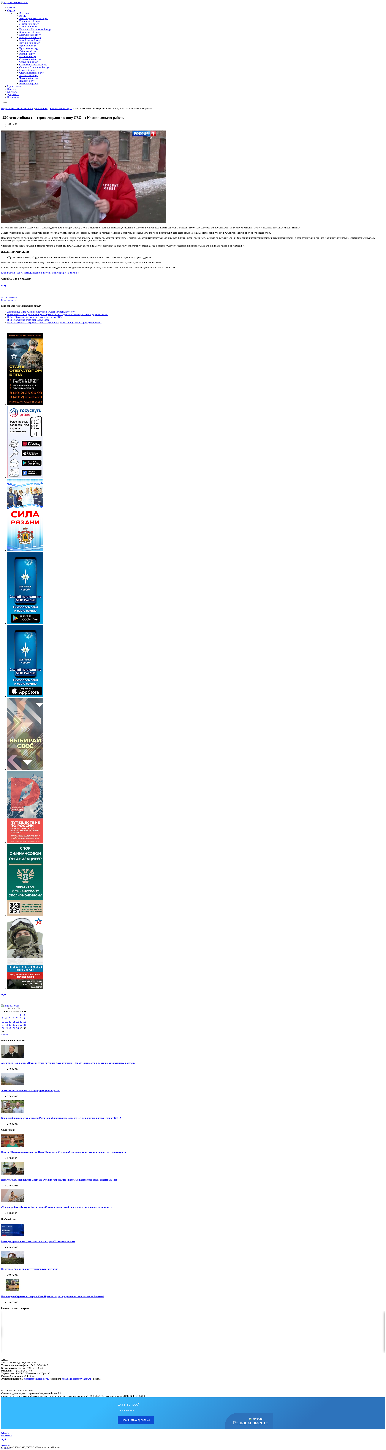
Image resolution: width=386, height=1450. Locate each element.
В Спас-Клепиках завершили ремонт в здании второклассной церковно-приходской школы (54, 322)
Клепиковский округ (30, 32)
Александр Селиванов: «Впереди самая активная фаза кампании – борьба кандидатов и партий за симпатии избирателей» (68, 1063)
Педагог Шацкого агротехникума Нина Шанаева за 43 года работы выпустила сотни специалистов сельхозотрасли (64, 1152)
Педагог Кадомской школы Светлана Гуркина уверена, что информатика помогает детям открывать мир (59, 1179)
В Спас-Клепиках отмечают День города (28, 320)
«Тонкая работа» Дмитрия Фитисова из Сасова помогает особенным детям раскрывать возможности (56, 1207)
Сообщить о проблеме (136, 1420)
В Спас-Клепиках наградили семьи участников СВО (34, 317)
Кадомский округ (28, 26)
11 (6, 1021)
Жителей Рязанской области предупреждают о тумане (30, 1090)
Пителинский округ (29, 43)
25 (6, 1028)
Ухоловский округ (28, 75)
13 (14, 1021)
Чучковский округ (28, 78)
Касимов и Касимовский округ (35, 29)
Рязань (22, 15)
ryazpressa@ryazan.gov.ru (36, 1379)
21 (17, 1025)
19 (10, 1025)
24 (3, 1028)
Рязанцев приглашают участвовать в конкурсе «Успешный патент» (38, 1241)
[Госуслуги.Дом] (25, 477)
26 (10, 1028)
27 (14, 1028)
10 (3, 1021)
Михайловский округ (30, 40)
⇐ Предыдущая (9, 297)
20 (14, 1025)
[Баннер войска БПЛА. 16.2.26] (25, 404)
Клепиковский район (12, 272)
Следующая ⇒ (8, 300)
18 (6, 1025)
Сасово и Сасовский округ (33, 64)
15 (21, 1021)
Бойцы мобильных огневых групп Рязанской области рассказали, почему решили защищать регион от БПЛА (61, 1118)
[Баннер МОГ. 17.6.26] (25, 988)
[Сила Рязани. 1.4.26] (25, 550)
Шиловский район (28, 83)
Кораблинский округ (30, 34)
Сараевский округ (28, 62)
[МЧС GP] (25, 623)
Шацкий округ (27, 81)
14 (17, 1021)
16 (25, 1021)
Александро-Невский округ (33, 18)
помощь (28, 272)
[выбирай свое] (25, 769)
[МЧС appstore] (25, 696)
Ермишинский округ (30, 21)
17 (3, 1025)
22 (21, 1025)
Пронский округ (27, 45)
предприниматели (41, 272)
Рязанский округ (27, 56)
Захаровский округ (29, 24)
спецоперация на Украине (65, 272)
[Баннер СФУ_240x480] (25, 915)
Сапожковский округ (30, 59)
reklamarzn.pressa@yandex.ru (76, 1379)
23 (25, 1025)
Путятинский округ (29, 48)
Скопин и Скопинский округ (34, 67)
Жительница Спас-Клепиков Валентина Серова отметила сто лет (40, 311)
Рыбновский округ (29, 51)
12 (10, 1021)
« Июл (4, 1034)
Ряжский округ (27, 53)
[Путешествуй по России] (25, 842)
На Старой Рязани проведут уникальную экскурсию (29, 1269)
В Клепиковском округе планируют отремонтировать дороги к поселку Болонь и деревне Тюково (57, 314)
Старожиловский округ (31, 72)
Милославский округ (30, 37)
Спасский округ (27, 70)
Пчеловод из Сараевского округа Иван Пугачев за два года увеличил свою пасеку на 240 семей (52, 1296)
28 (17, 1028)
